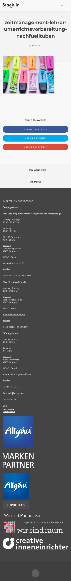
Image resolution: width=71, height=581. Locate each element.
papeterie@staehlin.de (13, 263)
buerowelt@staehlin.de (14, 314)
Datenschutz (9, 411)
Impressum (8, 409)
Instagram (18, 393)
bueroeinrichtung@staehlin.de (17, 374)
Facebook (7, 393)
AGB (5, 406)
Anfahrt (6, 269)
